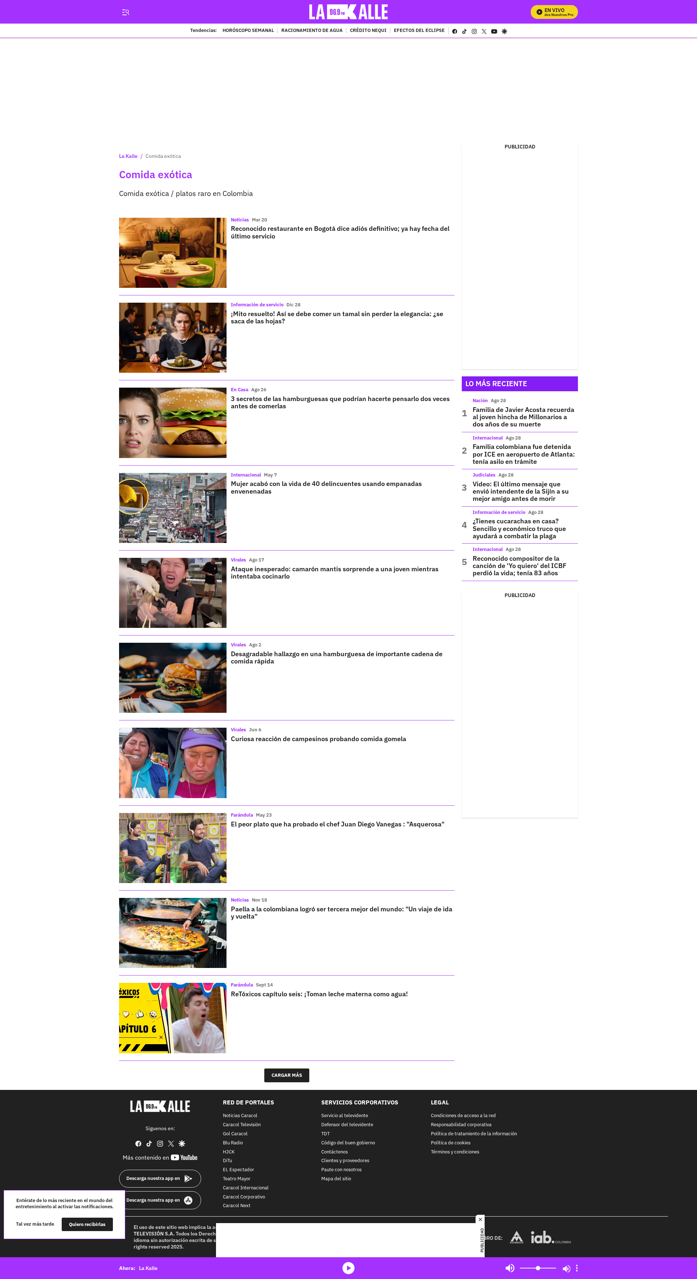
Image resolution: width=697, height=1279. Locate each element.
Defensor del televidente (347, 1125)
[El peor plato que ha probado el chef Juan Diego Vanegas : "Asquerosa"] (173, 848)
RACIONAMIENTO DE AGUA (312, 31)
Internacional (246, 475)
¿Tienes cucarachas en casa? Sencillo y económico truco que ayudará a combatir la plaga (519, 528)
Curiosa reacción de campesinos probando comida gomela (318, 739)
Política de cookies (450, 1142)
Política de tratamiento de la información (474, 1134)
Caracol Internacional (246, 1187)
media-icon (348, 1268)
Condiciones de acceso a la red (463, 1115)
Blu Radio (233, 1142)
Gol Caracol (235, 1134)
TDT (325, 1134)
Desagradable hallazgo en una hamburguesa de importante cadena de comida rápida (337, 657)
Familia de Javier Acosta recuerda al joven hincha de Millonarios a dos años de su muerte (523, 417)
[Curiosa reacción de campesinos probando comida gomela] (173, 763)
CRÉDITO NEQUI (368, 31)
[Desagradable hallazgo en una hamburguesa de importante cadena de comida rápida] (173, 678)
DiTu (227, 1161)
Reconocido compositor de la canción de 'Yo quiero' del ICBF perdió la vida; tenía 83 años (519, 565)
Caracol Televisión (242, 1125)
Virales (238, 560)
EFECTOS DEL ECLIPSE (419, 31)
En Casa (239, 390)
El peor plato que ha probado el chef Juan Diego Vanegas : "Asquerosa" (337, 824)
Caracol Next (236, 1206)
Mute (510, 1268)
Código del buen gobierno (348, 1142)
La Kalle (128, 156)
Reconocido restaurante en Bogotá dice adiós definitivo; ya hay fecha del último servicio (340, 232)
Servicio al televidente (344, 1115)
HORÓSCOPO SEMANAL (248, 31)
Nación (480, 400)
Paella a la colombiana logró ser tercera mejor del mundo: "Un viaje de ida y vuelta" (341, 912)
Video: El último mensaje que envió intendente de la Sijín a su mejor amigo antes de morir (521, 491)
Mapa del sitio (336, 1179)
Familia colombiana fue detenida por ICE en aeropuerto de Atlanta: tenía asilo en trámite (524, 454)
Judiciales (484, 475)
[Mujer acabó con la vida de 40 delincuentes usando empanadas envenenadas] (173, 508)
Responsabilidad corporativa (461, 1125)
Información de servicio (257, 305)
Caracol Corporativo (244, 1196)
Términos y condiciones (455, 1151)
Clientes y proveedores (345, 1161)
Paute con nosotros (341, 1170)
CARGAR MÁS (287, 1075)
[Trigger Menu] (125, 12)
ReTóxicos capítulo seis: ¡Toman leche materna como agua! (319, 994)
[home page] (348, 11)
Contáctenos (334, 1151)
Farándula (242, 815)
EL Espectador (238, 1170)
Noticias (240, 220)
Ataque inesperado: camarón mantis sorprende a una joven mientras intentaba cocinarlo (335, 572)
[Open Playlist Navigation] (577, 1268)
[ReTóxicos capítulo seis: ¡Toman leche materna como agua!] (173, 1018)
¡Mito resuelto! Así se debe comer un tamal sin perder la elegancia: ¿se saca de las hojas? (337, 317)
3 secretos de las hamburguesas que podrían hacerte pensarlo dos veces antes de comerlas (340, 402)
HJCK (229, 1151)
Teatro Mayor (236, 1179)
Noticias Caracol (240, 1115)
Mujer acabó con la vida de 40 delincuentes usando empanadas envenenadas (326, 487)
